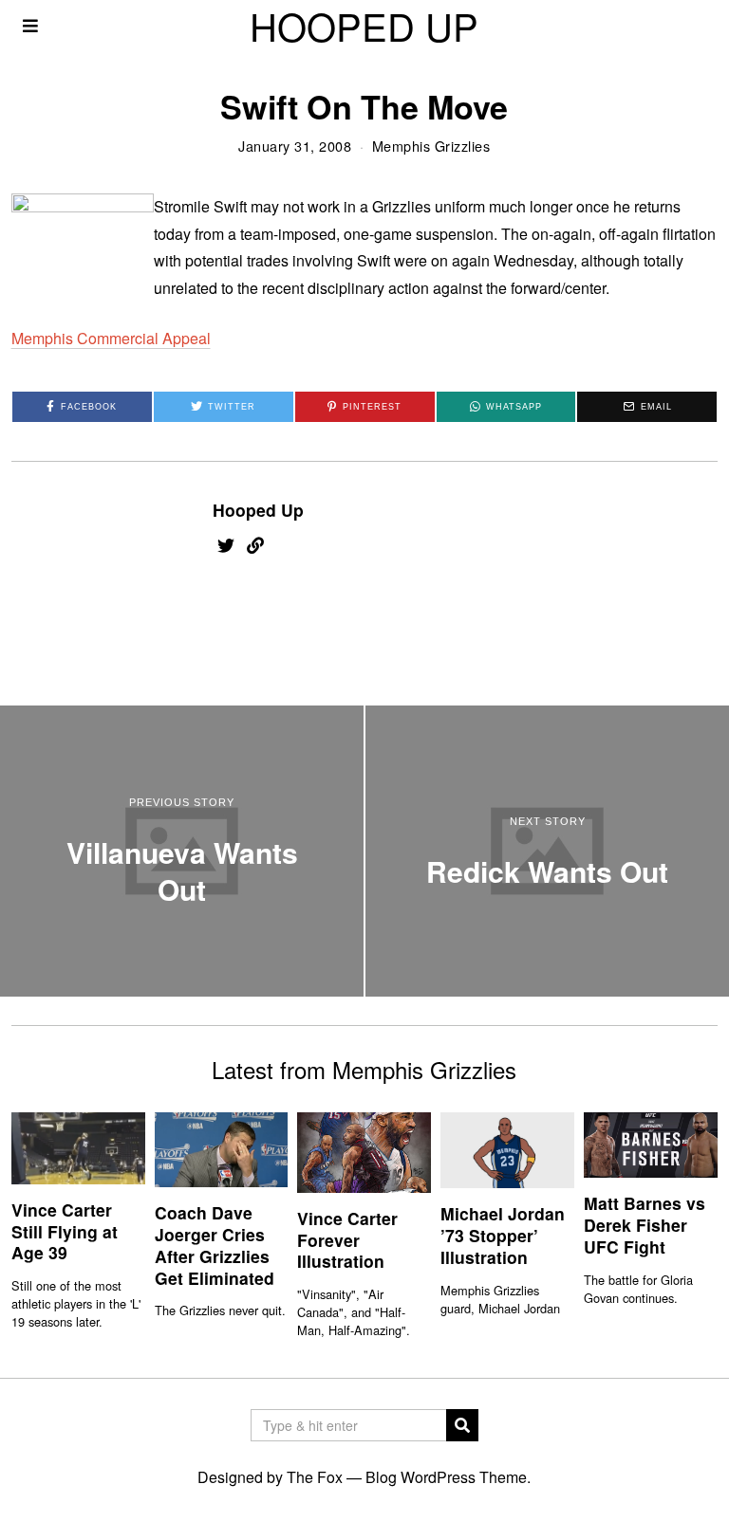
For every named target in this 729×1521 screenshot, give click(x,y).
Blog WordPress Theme (446, 1477)
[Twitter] (226, 545)
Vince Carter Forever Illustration (347, 1240)
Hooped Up (258, 510)
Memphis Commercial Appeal (111, 338)
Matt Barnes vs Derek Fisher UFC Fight (644, 1224)
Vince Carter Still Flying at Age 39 (64, 1231)
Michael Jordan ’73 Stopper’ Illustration (502, 1235)
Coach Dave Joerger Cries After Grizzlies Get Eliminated (214, 1245)
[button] (462, 1425)
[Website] (255, 545)
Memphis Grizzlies (431, 146)
